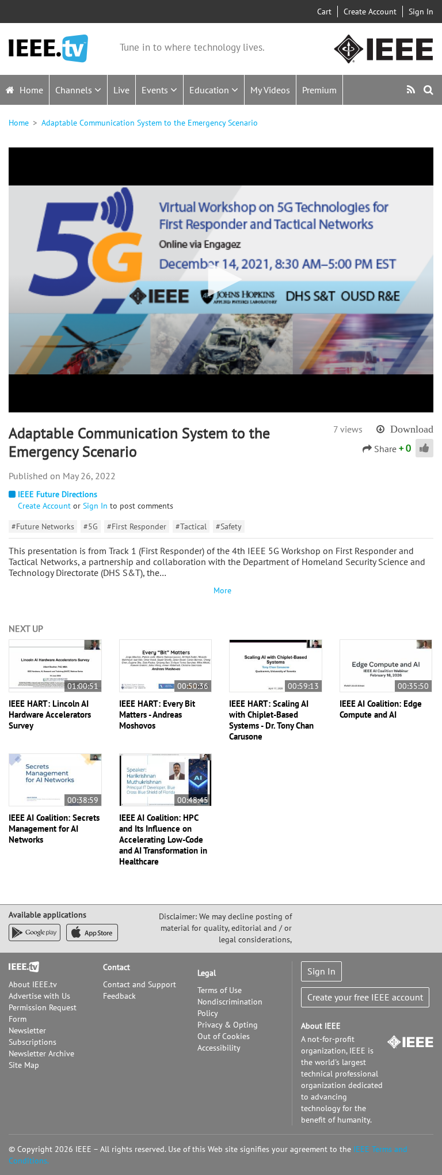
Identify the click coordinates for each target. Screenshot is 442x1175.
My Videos (270, 90)
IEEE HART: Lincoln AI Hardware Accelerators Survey (50, 714)
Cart (324, 11)
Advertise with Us (39, 996)
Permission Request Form (43, 1013)
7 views (348, 429)
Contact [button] (116, 967)
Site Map (24, 1065)
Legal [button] (206, 973)
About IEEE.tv (33, 984)
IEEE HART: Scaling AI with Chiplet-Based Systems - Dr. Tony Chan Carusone (271, 720)
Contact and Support (139, 984)
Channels (74, 90)
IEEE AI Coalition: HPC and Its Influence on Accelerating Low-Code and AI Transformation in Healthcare (163, 839)
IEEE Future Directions (57, 494)
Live (121, 90)
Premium (319, 90)
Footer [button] (20, 967)
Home (30, 90)
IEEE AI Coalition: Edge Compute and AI (381, 709)
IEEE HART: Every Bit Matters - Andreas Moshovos (157, 714)
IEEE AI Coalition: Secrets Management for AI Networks (54, 828)
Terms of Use (219, 990)
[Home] (48, 49)
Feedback (119, 996)
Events (156, 90)
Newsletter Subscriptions (32, 1036)
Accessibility (219, 1048)
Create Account (370, 11)
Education (210, 90)
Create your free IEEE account (365, 997)
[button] (221, 279)
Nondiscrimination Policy (229, 1007)
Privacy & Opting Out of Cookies (227, 1030)
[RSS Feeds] (412, 89)
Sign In (421, 11)
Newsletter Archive (41, 1053)
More (221, 590)
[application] (221, 279)
